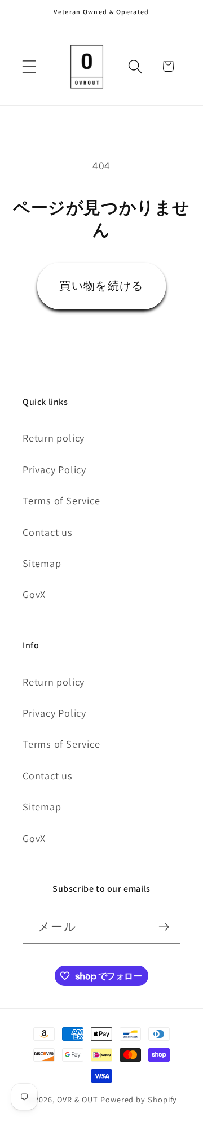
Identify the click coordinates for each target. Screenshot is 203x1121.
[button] (29, 66)
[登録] (164, 927)
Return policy (54, 437)
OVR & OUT (77, 1099)
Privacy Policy (54, 469)
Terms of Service (61, 500)
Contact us (48, 532)
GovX (34, 594)
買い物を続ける (101, 285)
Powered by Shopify (138, 1099)
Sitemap (42, 563)
